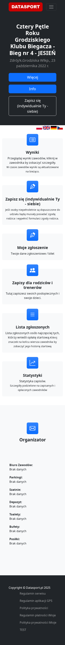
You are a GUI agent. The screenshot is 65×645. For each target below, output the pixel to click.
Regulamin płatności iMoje (38, 615)
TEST (23, 630)
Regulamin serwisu (33, 593)
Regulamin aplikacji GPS (36, 601)
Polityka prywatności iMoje (38, 622)
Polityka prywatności (34, 608)
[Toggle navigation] (51, 7)
